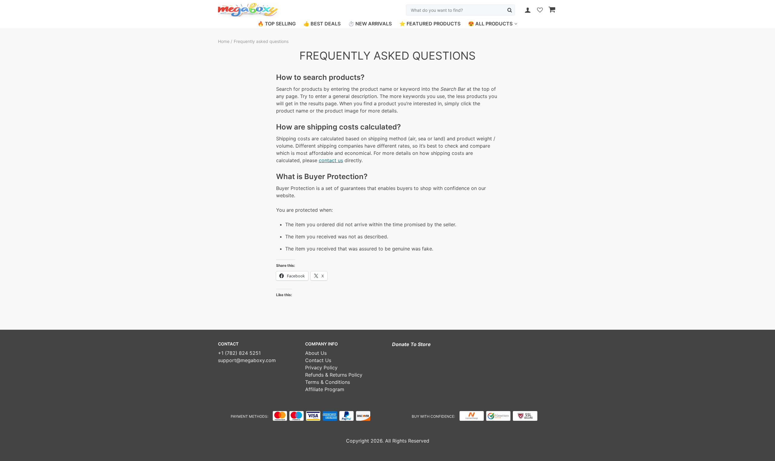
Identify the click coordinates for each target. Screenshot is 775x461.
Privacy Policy (321, 368)
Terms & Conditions (327, 382)
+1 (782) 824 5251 (239, 353)
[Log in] (527, 10)
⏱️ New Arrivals (370, 24)
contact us (331, 160)
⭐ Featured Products (429, 24)
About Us (316, 353)
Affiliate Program (324, 389)
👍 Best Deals (322, 24)
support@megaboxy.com (247, 360)
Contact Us (318, 360)
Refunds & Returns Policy (333, 375)
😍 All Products (490, 24)
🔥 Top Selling (277, 24)
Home (224, 41)
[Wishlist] (540, 10)
